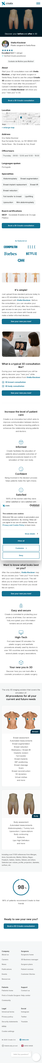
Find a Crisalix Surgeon (11, 995)
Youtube (24, 1022)
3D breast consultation (15, 382)
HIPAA (4, 1026)
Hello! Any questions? (21, 1054)
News (4, 964)
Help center (25, 995)
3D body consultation (14, 386)
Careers (5, 959)
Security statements (10, 1022)
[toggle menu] (38, 3)
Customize (20, 548)
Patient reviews (27, 969)
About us (5, 955)
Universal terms (8, 1012)
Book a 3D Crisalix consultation (21, 100)
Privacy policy (7, 1017)
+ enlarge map (8, 127)
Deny (21, 555)
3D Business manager (29, 959)
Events (4, 974)
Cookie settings (8, 1031)
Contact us (25, 990)
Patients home (7, 990)
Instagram (25, 1012)
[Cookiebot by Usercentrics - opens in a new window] (29, 505)
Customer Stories (28, 974)
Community (6, 1000)
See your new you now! (21, 321)
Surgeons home (27, 955)
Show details (30, 534)
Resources (6, 979)
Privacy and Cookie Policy (13, 525)
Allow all (21, 541)
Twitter (24, 1017)
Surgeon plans (27, 964)
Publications (7, 969)
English (25, 1040)
